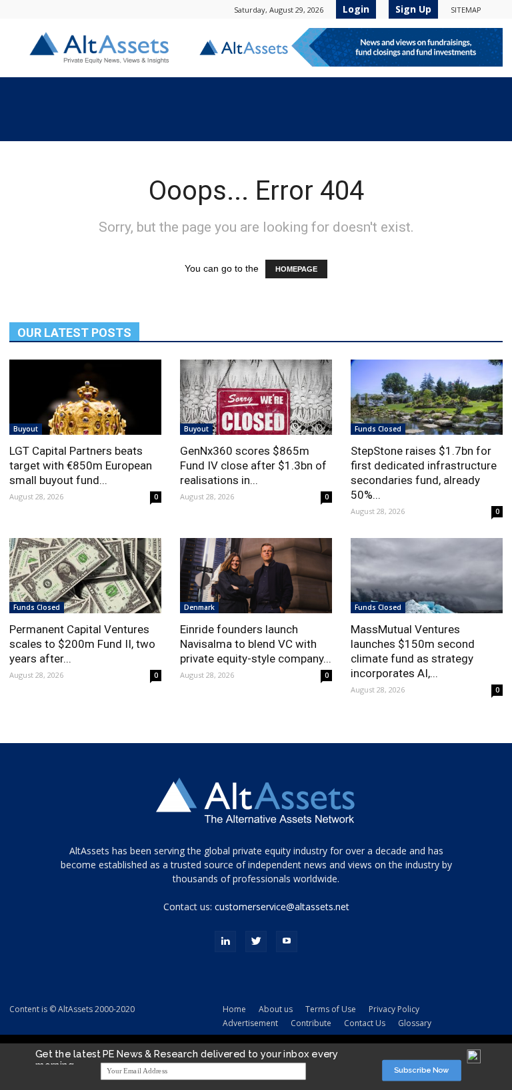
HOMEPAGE (296, 269)
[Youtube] (286, 941)
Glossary (414, 1023)
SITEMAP (466, 10)
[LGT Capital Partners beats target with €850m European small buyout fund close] (85, 397)
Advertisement (250, 1023)
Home (234, 1009)
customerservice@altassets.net (282, 906)
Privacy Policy (394, 1009)
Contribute (311, 1023)
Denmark (199, 607)
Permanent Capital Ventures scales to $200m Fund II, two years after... (82, 644)
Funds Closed (378, 428)
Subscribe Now (421, 1070)
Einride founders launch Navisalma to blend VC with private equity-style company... (255, 644)
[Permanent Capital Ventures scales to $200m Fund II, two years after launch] (85, 575)
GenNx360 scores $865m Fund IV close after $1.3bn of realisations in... (253, 465)
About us (276, 1009)
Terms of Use (330, 1009)
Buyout (25, 428)
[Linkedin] (225, 941)
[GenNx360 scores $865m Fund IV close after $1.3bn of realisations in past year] (256, 397)
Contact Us (364, 1023)
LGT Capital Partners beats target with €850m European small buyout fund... (80, 465)
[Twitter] (256, 941)
